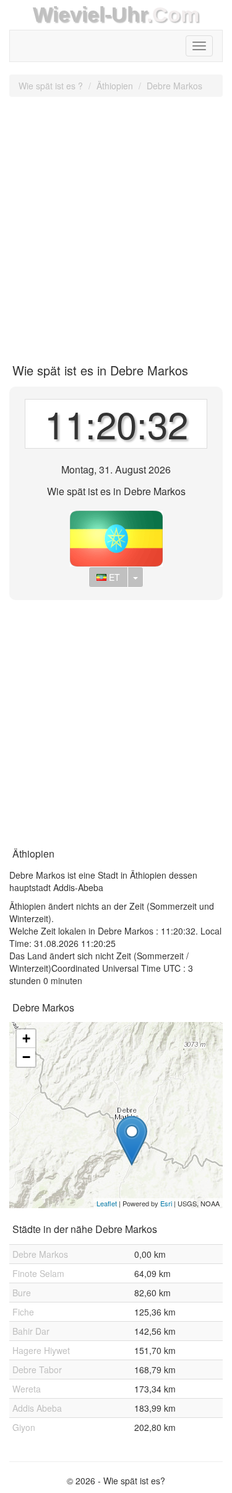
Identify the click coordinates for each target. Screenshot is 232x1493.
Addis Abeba (37, 1408)
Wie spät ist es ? (51, 85)
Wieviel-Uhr (90, 14)
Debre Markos (174, 85)
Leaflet (107, 1203)
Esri (166, 1203)
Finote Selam (38, 1273)
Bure (21, 1292)
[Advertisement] (116, 225)
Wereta (26, 1389)
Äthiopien (115, 85)
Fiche (23, 1312)
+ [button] (26, 1038)
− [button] (26, 1057)
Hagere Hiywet (41, 1350)
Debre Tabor (37, 1369)
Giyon (23, 1427)
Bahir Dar (30, 1331)
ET (113, 577)
